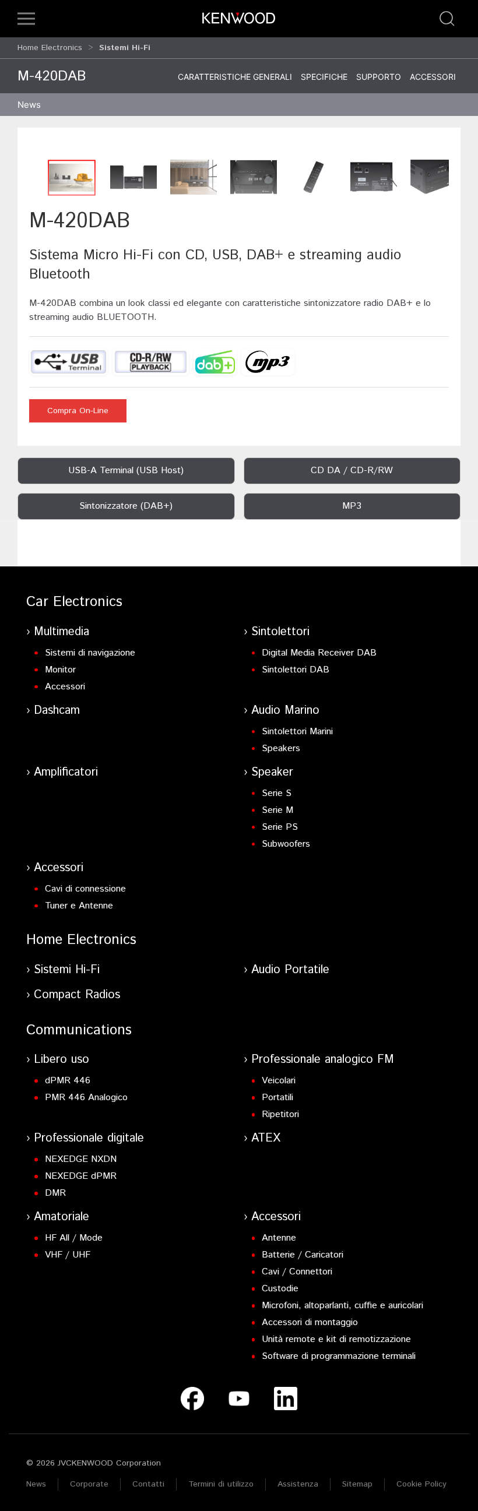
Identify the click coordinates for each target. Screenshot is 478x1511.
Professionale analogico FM (322, 1059)
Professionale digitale (89, 1138)
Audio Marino (285, 710)
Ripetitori (280, 1114)
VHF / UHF (67, 1255)
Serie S (276, 793)
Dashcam (57, 710)
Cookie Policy (421, 1484)
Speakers (281, 748)
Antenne (279, 1238)
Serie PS (280, 827)
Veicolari (279, 1080)
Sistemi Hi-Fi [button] (124, 48)
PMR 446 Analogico (86, 1097)
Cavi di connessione (85, 889)
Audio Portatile (290, 969)
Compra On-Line (77, 411)
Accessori (433, 77)
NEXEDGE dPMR (81, 1176)
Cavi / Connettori (297, 1271)
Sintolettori (280, 632)
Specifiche (324, 77)
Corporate (89, 1484)
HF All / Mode (74, 1238)
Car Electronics (74, 602)
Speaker (272, 772)
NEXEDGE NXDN (81, 1159)
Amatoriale (61, 1217)
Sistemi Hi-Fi (67, 969)
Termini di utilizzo (221, 1484)
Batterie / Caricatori (302, 1255)
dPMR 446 (67, 1080)
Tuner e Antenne (79, 906)
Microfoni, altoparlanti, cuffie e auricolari (342, 1305)
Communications (79, 1030)
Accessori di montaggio (310, 1322)
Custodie (280, 1288)
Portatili (277, 1097)
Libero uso (61, 1059)
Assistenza (297, 1484)
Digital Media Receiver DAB (319, 653)
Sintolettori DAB (295, 670)
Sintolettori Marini (297, 731)
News (29, 104)
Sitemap (357, 1484)
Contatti (148, 1484)
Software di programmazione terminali (339, 1356)
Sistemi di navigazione (90, 653)
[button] (26, 18)
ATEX (265, 1138)
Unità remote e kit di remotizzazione (336, 1339)
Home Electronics (49, 48)
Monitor (60, 670)
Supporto (378, 77)
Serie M (277, 810)
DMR (55, 1193)
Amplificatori (66, 772)
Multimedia (61, 632)
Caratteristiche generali (235, 77)
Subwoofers (286, 844)
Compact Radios (77, 995)
